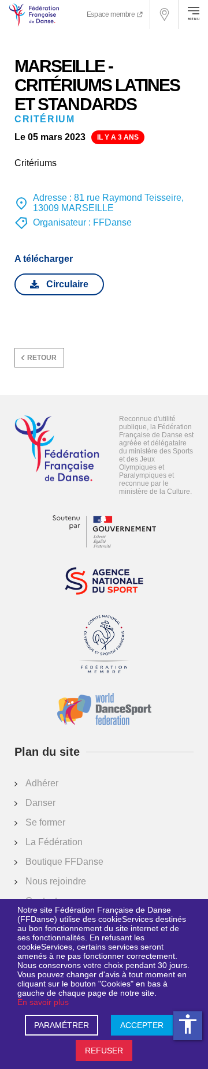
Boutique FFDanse (64, 862)
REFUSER (104, 1050)
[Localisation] (164, 14)
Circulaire (67, 284)
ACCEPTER (142, 1025)
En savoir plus (43, 1002)
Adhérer (41, 783)
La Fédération (54, 842)
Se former (45, 822)
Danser (40, 803)
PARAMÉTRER (61, 1025)
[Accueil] (56, 449)
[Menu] (193, 14)
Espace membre (111, 14)
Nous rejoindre (55, 881)
